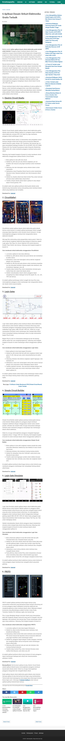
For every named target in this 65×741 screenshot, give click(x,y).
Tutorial (52, 2)
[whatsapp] (30, 692)
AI (25, 2)
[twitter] (14, 692)
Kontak (23, 733)
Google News (29, 685)
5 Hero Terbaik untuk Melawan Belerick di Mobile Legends (53, 84)
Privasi (36, 733)
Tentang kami (29, 733)
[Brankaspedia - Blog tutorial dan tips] (8, 2)
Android (39, 2)
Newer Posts (6, 721)
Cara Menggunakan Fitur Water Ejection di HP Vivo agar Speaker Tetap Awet (52, 72)
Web (5, 6)
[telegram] (39, 692)
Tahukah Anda (13, 6)
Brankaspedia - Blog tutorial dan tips (34, 738)
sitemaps (41, 733)
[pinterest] (22, 692)
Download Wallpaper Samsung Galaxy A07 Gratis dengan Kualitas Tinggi (53, 25)
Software (32, 2)
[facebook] (6, 692)
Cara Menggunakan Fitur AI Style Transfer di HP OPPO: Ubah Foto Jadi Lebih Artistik (53, 32)
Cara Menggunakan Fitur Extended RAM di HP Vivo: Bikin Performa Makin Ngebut (53, 59)
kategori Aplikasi (25, 680)
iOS (46, 2)
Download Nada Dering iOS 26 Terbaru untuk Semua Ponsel (53, 103)
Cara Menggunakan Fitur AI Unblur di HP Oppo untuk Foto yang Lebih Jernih (53, 53)
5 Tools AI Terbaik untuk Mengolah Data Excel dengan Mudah (53, 66)
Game (59, 2)
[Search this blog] (62, 4)
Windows (20, 2)
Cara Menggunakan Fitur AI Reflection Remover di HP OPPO (53, 47)
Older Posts (38, 721)
